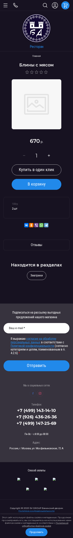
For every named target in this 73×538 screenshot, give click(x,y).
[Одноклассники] (31, 225)
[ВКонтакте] (26, 225)
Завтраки (36, 275)
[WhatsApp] (41, 225)
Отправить (36, 365)
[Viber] (36, 225)
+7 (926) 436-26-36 (36, 416)
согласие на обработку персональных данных (33, 340)
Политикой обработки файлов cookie (45, 524)
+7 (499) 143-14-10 (36, 410)
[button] (5, 5)
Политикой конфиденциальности (32, 346)
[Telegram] (46, 225)
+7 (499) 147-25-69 (36, 423)
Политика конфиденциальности (36, 510)
